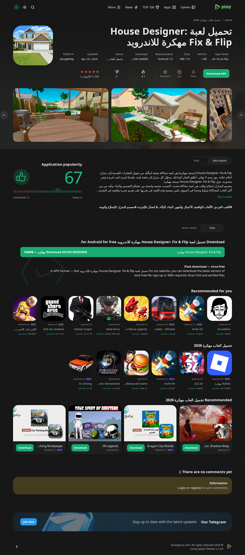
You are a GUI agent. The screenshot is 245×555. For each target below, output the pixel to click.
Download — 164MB (55, 252)
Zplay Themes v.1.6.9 (210, 548)
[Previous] (240, 115)
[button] (16, 546)
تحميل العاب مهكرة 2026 (114, 59)
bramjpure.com (180, 545)
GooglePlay (67, 59)
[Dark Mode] (24, 7)
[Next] (5, 115)
